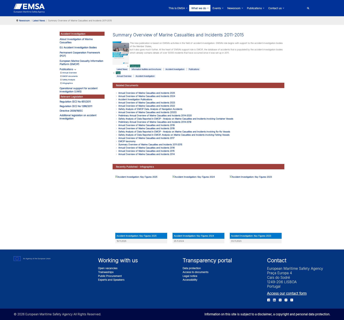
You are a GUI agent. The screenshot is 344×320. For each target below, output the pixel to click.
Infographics (67, 83)
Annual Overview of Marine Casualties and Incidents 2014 (146, 154)
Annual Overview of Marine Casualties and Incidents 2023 (146, 102)
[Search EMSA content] (308, 8)
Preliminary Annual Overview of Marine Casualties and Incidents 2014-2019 (154, 122)
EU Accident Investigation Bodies (78, 47)
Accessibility (190, 279)
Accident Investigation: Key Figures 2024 (194, 235)
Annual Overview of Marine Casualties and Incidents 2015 (146, 151)
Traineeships (106, 272)
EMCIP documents (70, 76)
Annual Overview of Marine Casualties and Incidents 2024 (146, 96)
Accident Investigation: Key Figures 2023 (251, 235)
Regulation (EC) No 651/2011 (75, 101)
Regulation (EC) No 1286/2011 (76, 106)
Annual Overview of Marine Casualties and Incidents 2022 (146, 105)
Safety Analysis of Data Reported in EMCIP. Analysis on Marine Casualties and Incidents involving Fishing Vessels (174, 134)
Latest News (122, 69)
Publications (66, 69)
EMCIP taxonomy (127, 141)
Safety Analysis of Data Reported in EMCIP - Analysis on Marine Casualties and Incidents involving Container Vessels (175, 118)
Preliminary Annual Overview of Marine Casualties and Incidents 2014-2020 (155, 115)
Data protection (192, 268)
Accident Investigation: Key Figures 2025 (137, 235)
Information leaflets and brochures (146, 69)
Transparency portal (207, 260)
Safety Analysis (68, 80)
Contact (276, 260)
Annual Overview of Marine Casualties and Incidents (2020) (147, 112)
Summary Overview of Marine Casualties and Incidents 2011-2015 (150, 144)
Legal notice (190, 276)
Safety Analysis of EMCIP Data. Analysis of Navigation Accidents (150, 109)
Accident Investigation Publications (135, 99)
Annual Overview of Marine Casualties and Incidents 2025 (146, 93)
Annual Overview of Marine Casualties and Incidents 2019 (146, 125)
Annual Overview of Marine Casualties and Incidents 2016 (146, 147)
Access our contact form (287, 293)
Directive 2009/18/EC (71, 110)
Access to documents (195, 272)
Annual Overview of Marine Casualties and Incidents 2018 (146, 128)
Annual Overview (69, 73)
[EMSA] (29, 8)
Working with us (118, 260)
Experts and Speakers (111, 279)
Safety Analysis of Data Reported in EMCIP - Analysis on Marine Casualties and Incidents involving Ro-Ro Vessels (174, 131)
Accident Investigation (175, 69)
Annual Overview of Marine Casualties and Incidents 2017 (146, 138)
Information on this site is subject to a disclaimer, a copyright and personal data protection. (267, 314)
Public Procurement (110, 276)
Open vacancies (107, 268)
